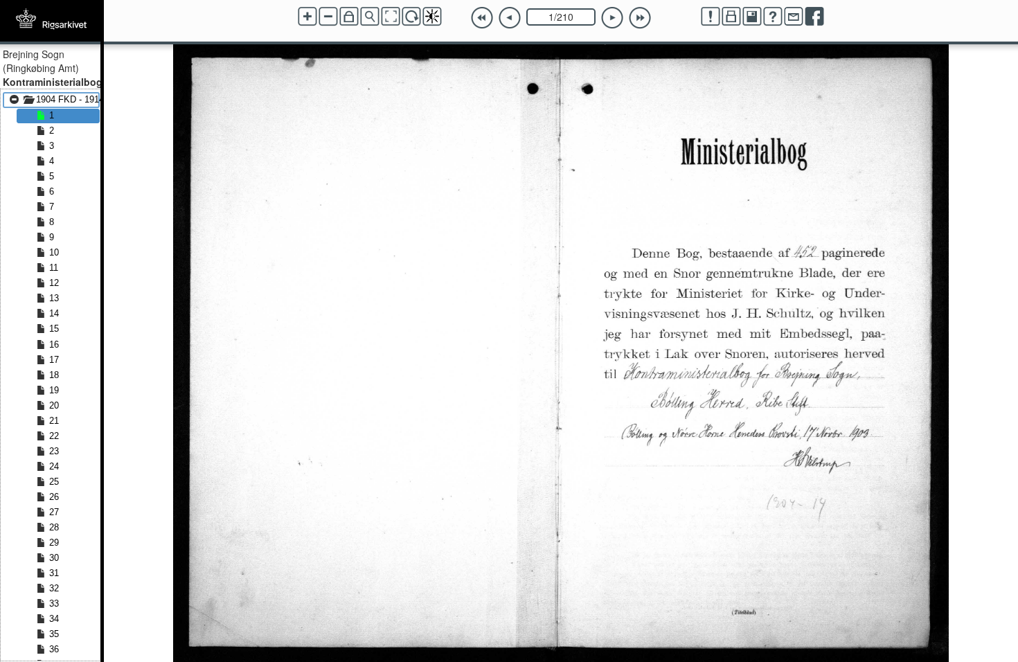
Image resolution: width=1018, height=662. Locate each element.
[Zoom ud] (328, 16)
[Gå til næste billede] (612, 18)
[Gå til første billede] (482, 18)
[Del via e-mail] (793, 16)
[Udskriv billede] (731, 16)
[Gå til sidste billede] (640, 18)
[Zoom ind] (307, 16)
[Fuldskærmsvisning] (390, 16)
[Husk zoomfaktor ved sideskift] (349, 16)
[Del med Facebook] (814, 16)
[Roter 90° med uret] (411, 16)
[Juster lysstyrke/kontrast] (432, 16)
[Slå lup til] (369, 16)
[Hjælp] (773, 16)
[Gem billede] (752, 16)
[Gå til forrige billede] (510, 18)
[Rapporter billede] (710, 16)
